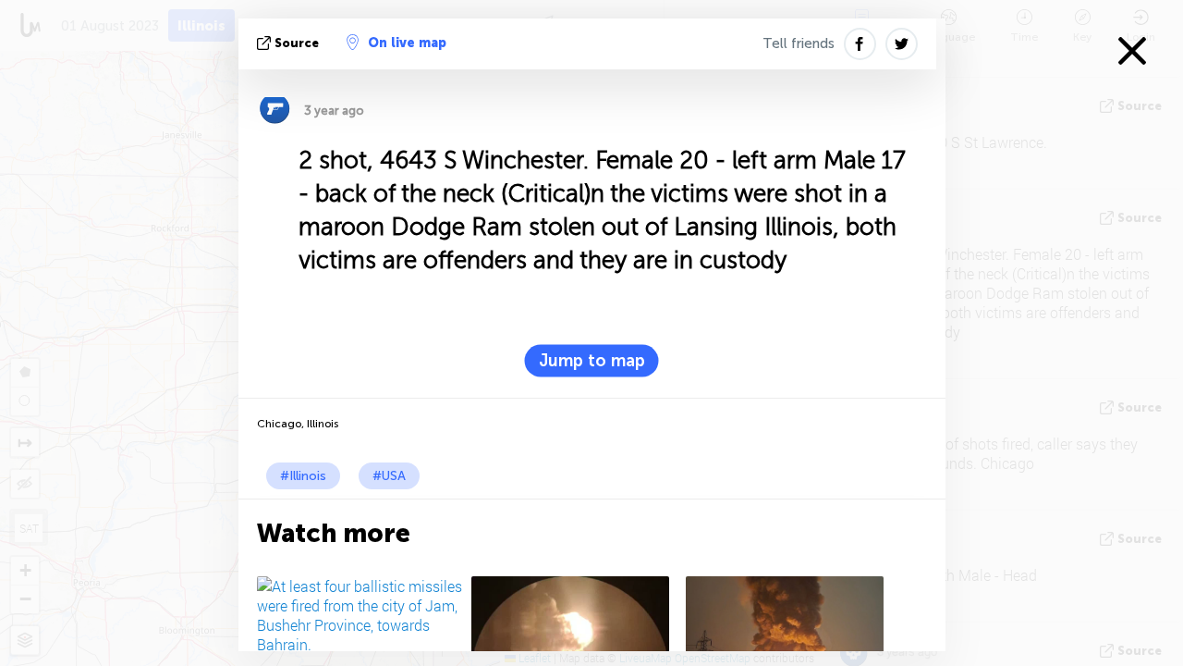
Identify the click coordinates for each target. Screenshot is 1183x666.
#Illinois (303, 476)
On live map (407, 43)
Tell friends (798, 43)
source (296, 43)
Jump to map (592, 361)
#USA (389, 476)
